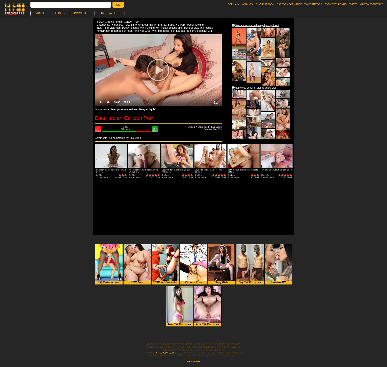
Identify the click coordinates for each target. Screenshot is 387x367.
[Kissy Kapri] (254, 72)
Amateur (143, 24)
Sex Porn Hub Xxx (139, 30)
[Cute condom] (254, 95)
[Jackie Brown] (239, 70)
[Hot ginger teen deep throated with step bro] (268, 64)
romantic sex (118, 30)
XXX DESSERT (15, 9)
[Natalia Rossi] (283, 103)
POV (126, 24)
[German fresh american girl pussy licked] (255, 25)
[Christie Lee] (283, 119)
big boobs (164, 30)
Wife (154, 30)
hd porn (190, 30)
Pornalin (233, 4)
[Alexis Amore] (239, 38)
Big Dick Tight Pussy (117, 27)
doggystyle (137, 27)
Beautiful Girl (204, 30)
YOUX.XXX (247, 4)
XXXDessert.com (165, 352)
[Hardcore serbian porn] (239, 54)
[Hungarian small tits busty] (254, 122)
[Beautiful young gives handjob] (283, 94)
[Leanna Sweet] (268, 48)
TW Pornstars (313, 4)
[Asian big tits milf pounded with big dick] (268, 116)
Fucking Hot (152, 27)
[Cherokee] (239, 125)
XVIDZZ (353, 4)
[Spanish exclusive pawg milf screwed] (254, 104)
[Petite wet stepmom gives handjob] (254, 40)
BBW (134, 24)
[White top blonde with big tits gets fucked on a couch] (283, 82)
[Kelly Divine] (283, 62)
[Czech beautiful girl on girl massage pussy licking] (254, 113)
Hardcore (117, 24)
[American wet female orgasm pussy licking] (239, 94)
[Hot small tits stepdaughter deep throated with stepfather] (254, 57)
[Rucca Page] (283, 47)
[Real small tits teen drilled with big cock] (268, 133)
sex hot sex (178, 30)
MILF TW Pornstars (371, 4)
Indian (152, 24)
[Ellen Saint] (268, 77)
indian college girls (172, 27)
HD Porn (180, 24)
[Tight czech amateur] (239, 109)
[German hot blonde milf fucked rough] (283, 32)
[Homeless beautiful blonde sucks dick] (254, 88)
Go (118, 4)
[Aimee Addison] (268, 100)
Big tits (162, 24)
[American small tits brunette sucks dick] (268, 124)
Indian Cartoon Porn (127, 21)
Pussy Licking (195, 24)
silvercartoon (265, 4)
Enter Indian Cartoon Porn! (125, 118)
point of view (191, 27)
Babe (171, 24)
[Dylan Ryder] (283, 72)
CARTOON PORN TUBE (289, 4)
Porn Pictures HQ (336, 4)
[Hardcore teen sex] (268, 32)
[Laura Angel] (254, 137)
